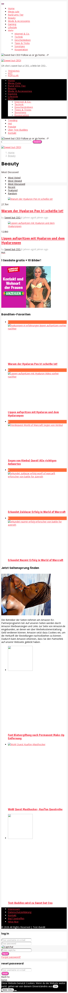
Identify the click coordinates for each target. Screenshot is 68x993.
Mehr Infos (8, 990)
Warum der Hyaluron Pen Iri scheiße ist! (32, 211)
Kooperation (21, 49)
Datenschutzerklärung (19, 912)
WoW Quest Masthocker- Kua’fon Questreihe (35, 809)
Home (11, 8)
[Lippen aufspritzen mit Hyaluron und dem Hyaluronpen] (37, 390)
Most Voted (14, 177)
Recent (11, 187)
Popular (13, 75)
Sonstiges (20, 46)
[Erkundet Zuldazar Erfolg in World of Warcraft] (37, 490)
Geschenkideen (23, 40)
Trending (14, 71)
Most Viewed (15, 180)
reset (5, 973)
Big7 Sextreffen (16, 918)
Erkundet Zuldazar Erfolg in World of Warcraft (37, 512)
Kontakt (12, 132)
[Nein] (15, 990)
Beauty (12, 17)
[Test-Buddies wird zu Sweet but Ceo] (37, 856)
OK (55, 986)
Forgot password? (11, 957)
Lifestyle (12, 27)
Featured (12, 190)
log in (5, 953)
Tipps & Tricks (22, 43)
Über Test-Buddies (18, 129)
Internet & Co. (22, 33)
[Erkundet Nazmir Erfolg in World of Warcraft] (37, 538)
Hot (10, 73)
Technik (19, 36)
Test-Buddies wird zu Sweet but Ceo (30, 903)
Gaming (12, 24)
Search (37, 141)
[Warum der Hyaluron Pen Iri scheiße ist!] (37, 342)
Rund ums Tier (15, 14)
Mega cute (13, 11)
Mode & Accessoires (19, 21)
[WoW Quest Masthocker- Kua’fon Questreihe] (37, 774)
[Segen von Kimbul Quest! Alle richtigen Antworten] (37, 439)
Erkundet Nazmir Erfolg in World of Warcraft (35, 560)
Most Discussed (16, 184)
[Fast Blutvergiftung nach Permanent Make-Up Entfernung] (37, 688)
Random (12, 193)
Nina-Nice (13, 921)
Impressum (14, 909)
